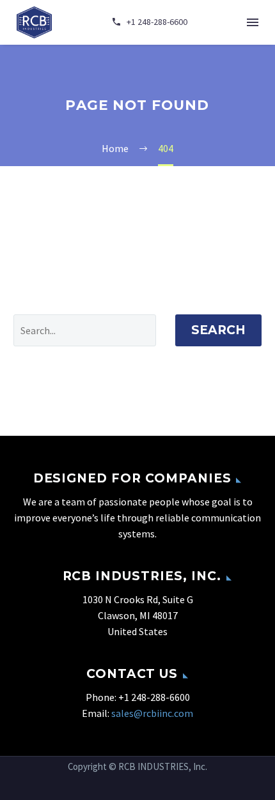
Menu (252, 22)
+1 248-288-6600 (154, 697)
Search (218, 330)
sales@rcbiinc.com (152, 713)
